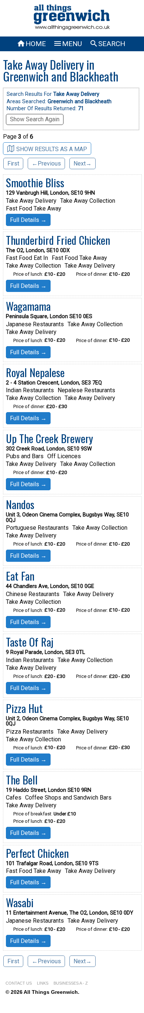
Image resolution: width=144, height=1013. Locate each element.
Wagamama (28, 306)
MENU (67, 43)
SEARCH (107, 43)
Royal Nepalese (35, 372)
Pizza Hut (24, 708)
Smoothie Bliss (35, 182)
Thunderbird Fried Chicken (58, 240)
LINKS (42, 983)
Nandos (20, 504)
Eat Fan (20, 576)
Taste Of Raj (30, 642)
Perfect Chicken (37, 853)
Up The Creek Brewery (49, 438)
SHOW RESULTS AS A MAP (51, 149)
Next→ (82, 163)
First (13, 163)
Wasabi (20, 902)
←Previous (46, 163)
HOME (31, 43)
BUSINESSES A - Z (71, 983)
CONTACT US (19, 983)
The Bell (22, 779)
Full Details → (28, 219)
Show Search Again (34, 119)
